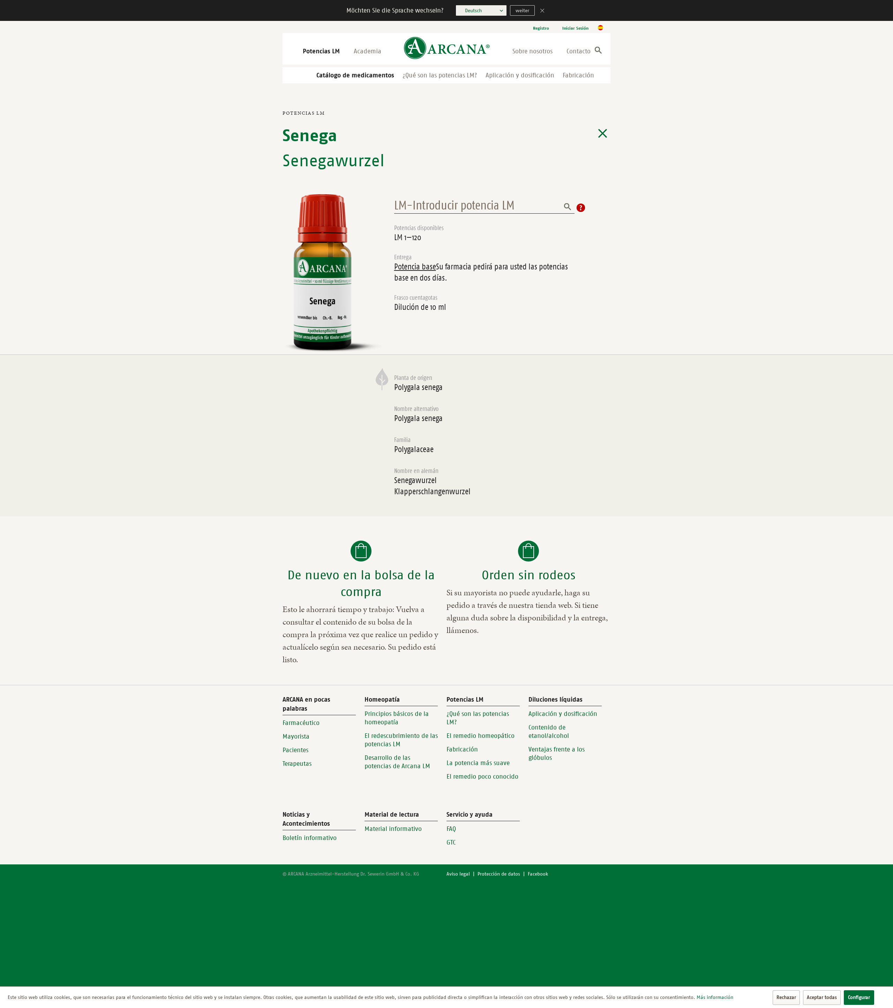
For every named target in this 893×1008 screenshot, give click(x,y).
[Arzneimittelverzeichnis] (602, 133)
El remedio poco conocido (482, 776)
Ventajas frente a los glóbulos (556, 754)
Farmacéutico (301, 723)
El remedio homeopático (480, 736)
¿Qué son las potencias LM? (440, 75)
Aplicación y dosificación (520, 75)
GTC (451, 842)
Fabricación (578, 75)
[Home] (446, 48)
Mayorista (296, 736)
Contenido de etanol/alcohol (548, 732)
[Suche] (598, 51)
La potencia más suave (478, 763)
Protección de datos (499, 874)
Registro (541, 28)
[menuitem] (541, 28)
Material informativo (393, 829)
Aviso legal (458, 874)
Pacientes (295, 750)
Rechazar (786, 997)
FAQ (451, 829)
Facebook (538, 874)
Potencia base (415, 266)
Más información (715, 997)
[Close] (542, 11)
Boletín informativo (310, 838)
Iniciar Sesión (575, 28)
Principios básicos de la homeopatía (397, 718)
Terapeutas (297, 764)
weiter (522, 11)
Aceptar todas (822, 997)
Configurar (859, 997)
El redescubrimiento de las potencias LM (401, 740)
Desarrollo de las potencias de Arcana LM (397, 762)
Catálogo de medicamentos (355, 75)
